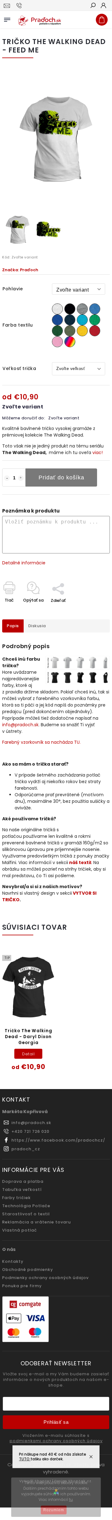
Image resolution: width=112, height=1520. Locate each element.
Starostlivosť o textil (26, 1214)
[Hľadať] (92, 6)
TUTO (24, 1459)
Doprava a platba (23, 1181)
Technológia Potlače (26, 1205)
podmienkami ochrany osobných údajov (56, 1440)
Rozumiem (53, 1510)
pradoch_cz (26, 1149)
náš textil (80, 862)
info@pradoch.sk (20, 725)
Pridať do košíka (61, 477)
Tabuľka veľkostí (22, 1189)
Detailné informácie (23, 563)
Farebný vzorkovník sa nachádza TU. (41, 742)
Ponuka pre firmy (22, 1285)
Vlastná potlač (19, 1230)
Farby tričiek (16, 1197)
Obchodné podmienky (27, 1269)
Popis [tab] (13, 625)
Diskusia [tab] (37, 625)
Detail (28, 1054)
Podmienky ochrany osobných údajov (45, 1277)
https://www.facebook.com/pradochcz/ (58, 1140)
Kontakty (12, 1261)
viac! (97, 452)
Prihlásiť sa (56, 1422)
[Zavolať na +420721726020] (20, 5)
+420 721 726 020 (30, 1131)
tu (71, 1499)
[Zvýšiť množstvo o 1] (21, 478)
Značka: (20, 269)
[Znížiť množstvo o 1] (7, 478)
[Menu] (7, 18)
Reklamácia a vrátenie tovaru (36, 1222)
